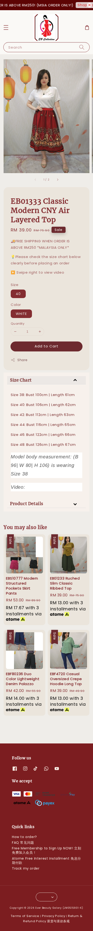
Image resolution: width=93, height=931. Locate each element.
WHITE (21, 313)
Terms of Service (25, 916)
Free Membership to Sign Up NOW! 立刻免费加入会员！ (46, 850)
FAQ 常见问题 (23, 842)
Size (14, 284)
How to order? (24, 836)
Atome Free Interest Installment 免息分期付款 (46, 860)
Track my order (25, 868)
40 (18, 293)
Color (16, 304)
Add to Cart (46, 346)
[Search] (81, 47)
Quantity (17, 323)
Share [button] (22, 360)
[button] (6, 27)
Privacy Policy (53, 916)
